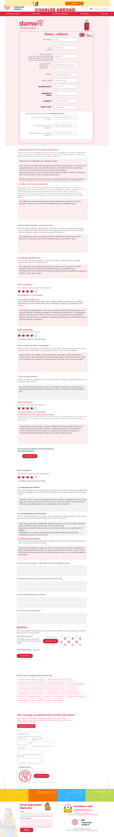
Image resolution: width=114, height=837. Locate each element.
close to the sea (66, 692)
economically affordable (75, 684)
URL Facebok (21, 748)
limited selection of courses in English (29, 700)
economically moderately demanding (29, 688)
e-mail (19, 729)
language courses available (53, 700)
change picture (41, 772)
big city (77, 692)
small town (21, 696)
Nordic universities (24, 692)
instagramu (94, 814)
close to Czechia (53, 692)
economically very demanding (54, 688)
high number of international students (59, 679)
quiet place (47, 696)
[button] (36, 14)
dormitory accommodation (56, 684)
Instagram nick (22, 738)
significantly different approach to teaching (31, 679)
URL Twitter (21, 756)
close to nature (72, 688)
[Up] (23, 792)
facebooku (82, 814)
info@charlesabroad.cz (83, 810)
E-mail (22, 811)
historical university (24, 684)
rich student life (59, 696)
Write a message (25, 818)
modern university (39, 684)
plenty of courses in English (76, 696)
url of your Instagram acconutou (38, 739)
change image (50, 637)
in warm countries (38, 692)
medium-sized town (35, 696)
